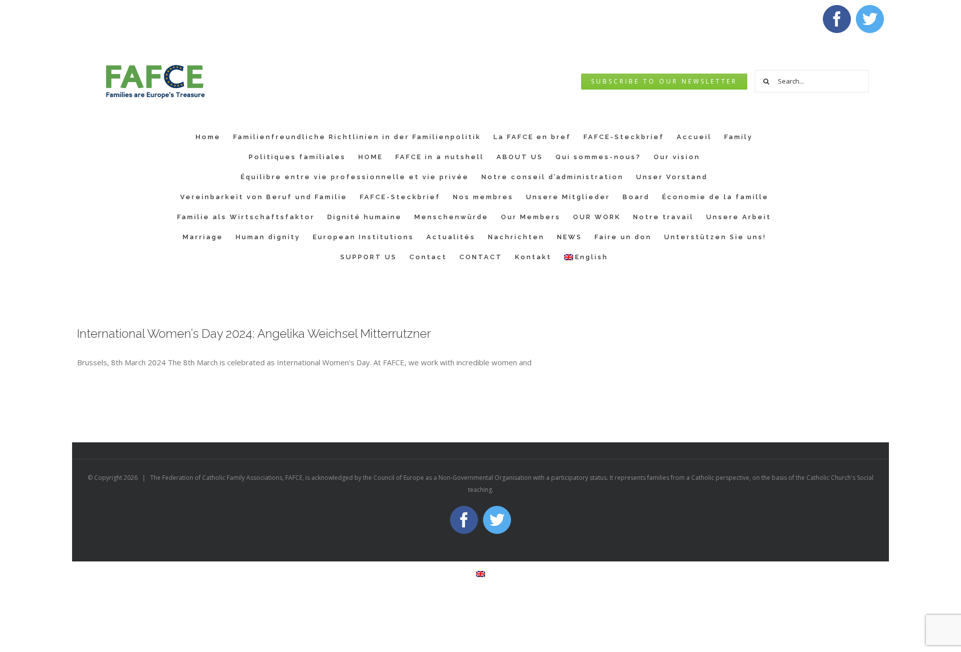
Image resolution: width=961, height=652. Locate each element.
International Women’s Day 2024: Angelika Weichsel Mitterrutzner (254, 333)
